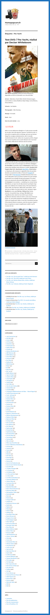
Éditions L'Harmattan (12, 413)
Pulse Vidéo (9, 521)
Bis (7, 367)
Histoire (8, 453)
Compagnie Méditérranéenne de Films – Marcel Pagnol (20, 391)
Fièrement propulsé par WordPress (20, 611)
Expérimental (9, 431)
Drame (8, 408)
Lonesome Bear (10, 483)
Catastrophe (9, 378)
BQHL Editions (10, 373)
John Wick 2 (26, 169)
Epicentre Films (10, 419)
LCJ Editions (9, 472)
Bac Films (8, 360)
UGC (7, 571)
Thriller (31, 251)
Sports (8, 553)
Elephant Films (10, 417)
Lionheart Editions (11, 479)
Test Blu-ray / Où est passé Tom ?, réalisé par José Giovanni (21, 276)
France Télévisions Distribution (14, 444)
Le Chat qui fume (10, 474)
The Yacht (17, 253)
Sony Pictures (9, 545)
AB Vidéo (24, 251)
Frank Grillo (15, 252)
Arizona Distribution (11, 351)
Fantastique (9, 437)
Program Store (10, 518)
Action (28, 251)
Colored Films (9, 387)
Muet (7, 496)
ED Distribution (10, 411)
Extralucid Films (10, 433)
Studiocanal (9, 554)
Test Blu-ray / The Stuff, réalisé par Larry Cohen (18, 278)
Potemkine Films (10, 514)
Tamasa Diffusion (10, 556)
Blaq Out (8, 369)
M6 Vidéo (8, 485)
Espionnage (9, 428)
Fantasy (8, 439)
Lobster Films (9, 481)
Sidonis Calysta (10, 543)
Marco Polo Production (12, 488)
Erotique (8, 420)
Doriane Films (10, 406)
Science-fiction (10, 536)
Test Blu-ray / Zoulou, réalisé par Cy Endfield (23, 307)
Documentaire (10, 402)
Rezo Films (9, 527)
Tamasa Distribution (11, 558)
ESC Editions (9, 424)
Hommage (9, 457)
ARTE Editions (10, 354)
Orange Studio (10, 499)
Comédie (8, 389)
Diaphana (8, 400)
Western (8, 580)
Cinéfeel (8, 382)
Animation (9, 343)
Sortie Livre (9, 547)
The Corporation (10, 564)
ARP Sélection (9, 353)
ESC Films (8, 426)
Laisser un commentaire (25, 253)
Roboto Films (9, 531)
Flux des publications (11, 600)
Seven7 (8, 540)
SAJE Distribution (10, 534)
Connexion (9, 598)
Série (7, 538)
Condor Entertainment (12, 393)
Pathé (7, 505)
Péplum (8, 507)
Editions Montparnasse (12, 415)
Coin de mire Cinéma (11, 386)
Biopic (8, 365)
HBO (7, 452)
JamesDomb (9, 251)
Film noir (8, 441)
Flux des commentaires (12, 602)
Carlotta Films (10, 376)
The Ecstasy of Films (11, 565)
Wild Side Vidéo (10, 582)
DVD (12, 252)
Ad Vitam (8, 342)
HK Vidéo (8, 455)
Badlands (8, 362)
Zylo (7, 586)
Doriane (8, 404)
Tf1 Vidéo (8, 562)
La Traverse (9, 470)
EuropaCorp (9, 430)
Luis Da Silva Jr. (21, 252)
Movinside (9, 494)
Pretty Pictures (10, 516)
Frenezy (8, 446)
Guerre (8, 450)
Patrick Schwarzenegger (30, 252)
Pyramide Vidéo (10, 525)
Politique (8, 512)
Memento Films (10, 490)
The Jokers (9, 567)
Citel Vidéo (9, 384)
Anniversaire (9, 345)
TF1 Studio (9, 560)
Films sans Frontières (11, 442)
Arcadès (8, 349)
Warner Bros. (9, 578)
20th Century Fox (10, 336)
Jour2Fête (8, 466)
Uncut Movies (9, 573)
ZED (7, 584)
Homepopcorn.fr (13, 23)
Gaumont (8, 448)
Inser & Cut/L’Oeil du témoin (13, 464)
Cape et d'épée (10, 375)
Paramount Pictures (11, 503)
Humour (8, 461)
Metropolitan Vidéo (11, 492)
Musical (8, 497)
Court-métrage (10, 395)
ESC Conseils (9, 422)
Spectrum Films (10, 551)
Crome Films (9, 397)
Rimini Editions (10, 529)
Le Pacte (8, 475)
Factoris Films (10, 435)
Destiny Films (9, 398)
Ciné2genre (9, 380)
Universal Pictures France (12, 575)
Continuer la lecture (10, 247)
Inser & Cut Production (12, 463)
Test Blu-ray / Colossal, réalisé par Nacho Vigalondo (19, 284)
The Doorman (17, 174)
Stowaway (12, 253)
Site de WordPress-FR (12, 604)
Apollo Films (9, 347)
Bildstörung (9, 364)
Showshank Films (10, 542)
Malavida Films (10, 486)
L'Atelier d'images (11, 468)
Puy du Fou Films (10, 523)
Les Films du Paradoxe (12, 477)
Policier (8, 510)
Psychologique (10, 520)
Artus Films (9, 356)
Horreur (8, 459)
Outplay (8, 501)
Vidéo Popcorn (10, 576)
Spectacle (8, 549)
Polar (7, 508)
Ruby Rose (7, 253)
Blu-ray (8, 371)
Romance (8, 532)
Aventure (8, 358)
